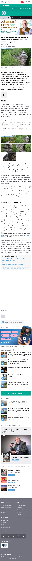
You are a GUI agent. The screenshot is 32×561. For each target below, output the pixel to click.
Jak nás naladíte (21, 505)
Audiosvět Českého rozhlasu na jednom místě (13, 346)
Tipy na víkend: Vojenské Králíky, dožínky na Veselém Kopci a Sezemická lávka (18, 361)
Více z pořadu (6, 398)
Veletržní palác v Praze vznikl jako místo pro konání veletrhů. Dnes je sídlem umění (19, 410)
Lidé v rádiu (20, 510)
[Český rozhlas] (6, 2)
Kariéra (19, 512)
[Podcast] (2, 101)
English (26, 556)
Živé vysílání (5, 338)
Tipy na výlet (5, 18)
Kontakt (19, 514)
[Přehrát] (4, 95)
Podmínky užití (19, 556)
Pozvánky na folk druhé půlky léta (19, 367)
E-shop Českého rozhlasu (10, 426)
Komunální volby (6, 507)
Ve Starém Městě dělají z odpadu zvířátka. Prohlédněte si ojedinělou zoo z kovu (19, 417)
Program (14, 8)
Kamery (29, 8)
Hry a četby (5, 332)
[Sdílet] (5, 101)
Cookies (3, 556)
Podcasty (4, 525)
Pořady (13, 335)
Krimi (14, 332)
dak (6, 310)
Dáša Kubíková (6, 69)
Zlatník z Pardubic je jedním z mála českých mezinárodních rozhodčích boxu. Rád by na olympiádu (19, 354)
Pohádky (4, 335)
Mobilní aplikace (6, 527)
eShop (3, 512)
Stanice (3, 510)
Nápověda (20, 507)
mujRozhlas (4, 327)
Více (22, 18)
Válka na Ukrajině (6, 505)
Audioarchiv (22, 8)
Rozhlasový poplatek (23, 517)
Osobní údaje (10, 556)
